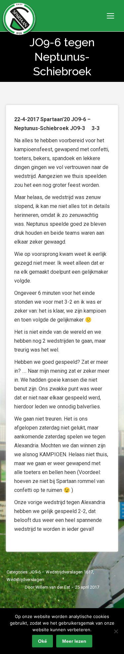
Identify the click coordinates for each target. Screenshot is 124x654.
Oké (42, 641)
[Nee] (115, 631)
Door (47, 587)
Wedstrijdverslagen (25, 579)
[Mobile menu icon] (110, 15)
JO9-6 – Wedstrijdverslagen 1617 (61, 571)
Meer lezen (74, 641)
